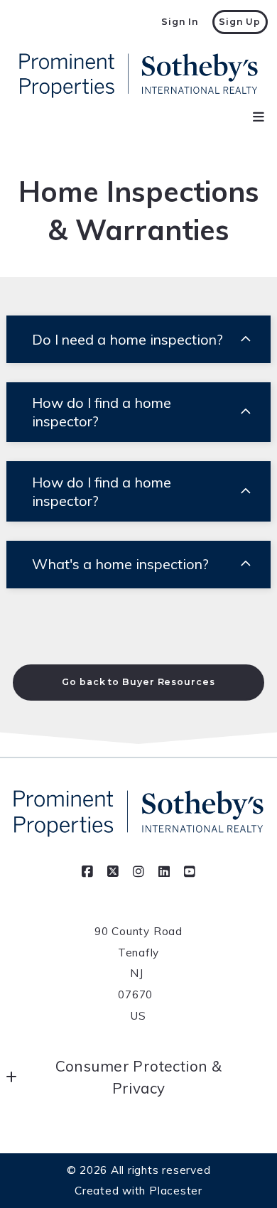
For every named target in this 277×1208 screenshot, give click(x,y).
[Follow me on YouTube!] (189, 871)
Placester (175, 1190)
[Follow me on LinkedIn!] (164, 871)
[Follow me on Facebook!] (87, 871)
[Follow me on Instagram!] (138, 871)
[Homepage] (138, 75)
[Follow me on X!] (113, 871)
